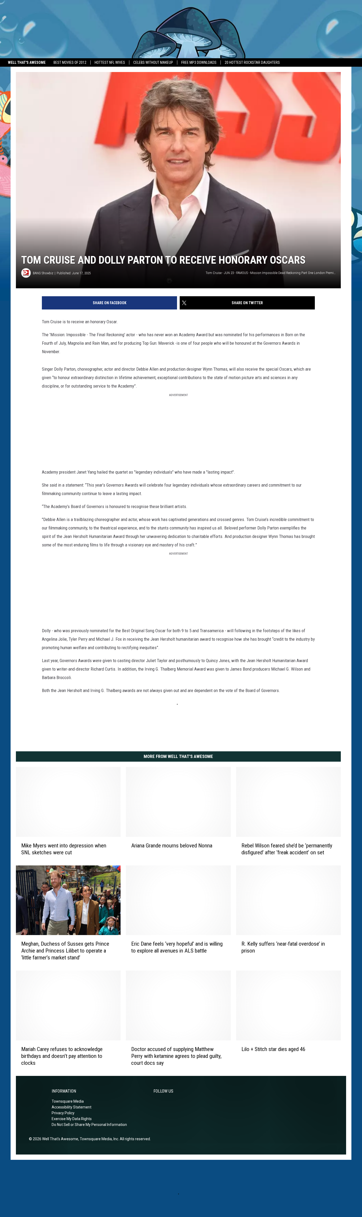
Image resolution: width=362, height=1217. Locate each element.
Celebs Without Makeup (153, 62)
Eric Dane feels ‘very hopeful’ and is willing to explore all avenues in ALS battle (177, 947)
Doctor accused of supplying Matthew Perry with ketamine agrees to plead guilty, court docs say (176, 1056)
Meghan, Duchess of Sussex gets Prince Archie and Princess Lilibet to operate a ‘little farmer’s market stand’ (65, 951)
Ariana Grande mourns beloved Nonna (171, 845)
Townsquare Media (68, 1101)
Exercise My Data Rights (72, 1119)
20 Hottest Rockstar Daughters (252, 62)
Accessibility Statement (71, 1107)
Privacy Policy (63, 1113)
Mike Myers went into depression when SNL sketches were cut (63, 849)
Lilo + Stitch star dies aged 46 (273, 1049)
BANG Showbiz (43, 273)
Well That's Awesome (27, 62)
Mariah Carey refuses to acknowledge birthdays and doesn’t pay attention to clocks (62, 1056)
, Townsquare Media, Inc (98, 1139)
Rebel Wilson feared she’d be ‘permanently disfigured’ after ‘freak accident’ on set (286, 849)
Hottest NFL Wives (110, 62)
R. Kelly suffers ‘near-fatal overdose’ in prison (283, 947)
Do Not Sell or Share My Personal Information (89, 1124)
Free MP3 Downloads (199, 62)
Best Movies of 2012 (70, 62)
